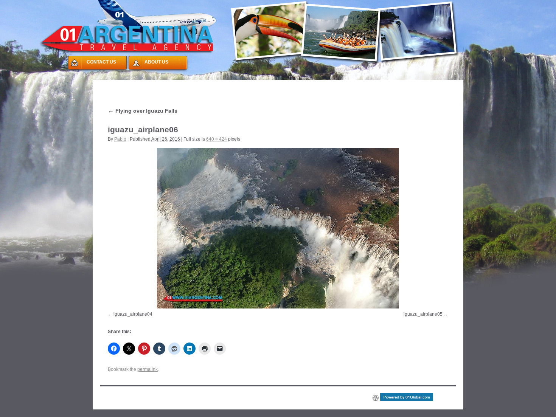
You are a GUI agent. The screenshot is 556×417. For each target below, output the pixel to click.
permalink (147, 369)
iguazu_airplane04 (132, 314)
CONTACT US (101, 62)
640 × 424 (216, 139)
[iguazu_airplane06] (278, 228)
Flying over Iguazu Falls (142, 111)
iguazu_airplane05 (423, 314)
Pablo (120, 139)
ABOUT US (156, 62)
